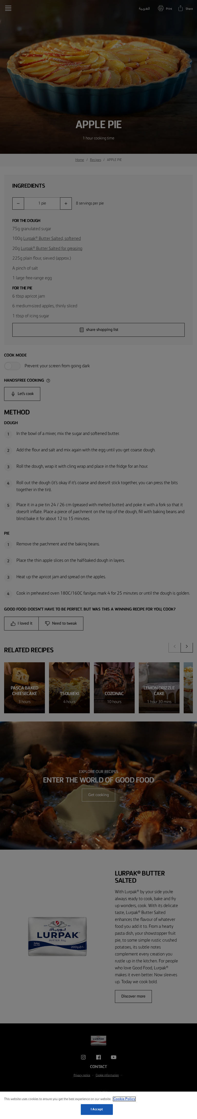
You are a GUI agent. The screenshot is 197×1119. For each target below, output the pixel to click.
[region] (98, 1105)
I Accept (97, 1109)
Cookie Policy (124, 1099)
